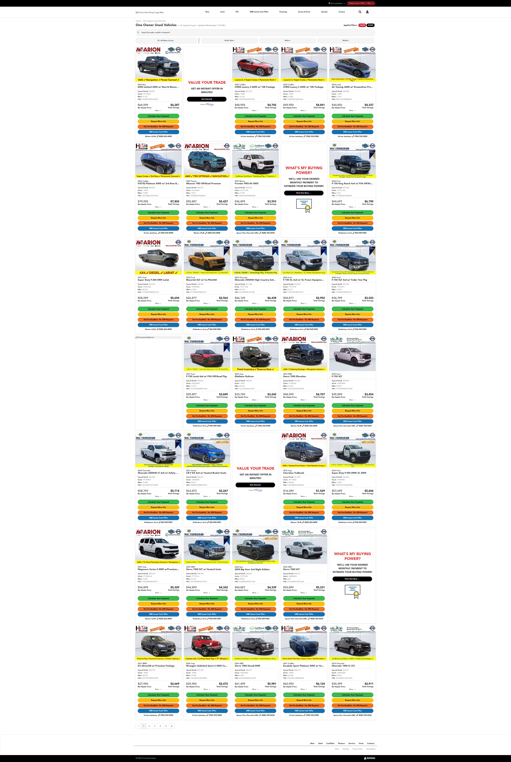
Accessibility (370, 749)
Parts (361, 743)
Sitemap (346, 749)
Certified (330, 743)
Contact (342, 12)
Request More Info (158, 121)
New (207, 12)
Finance (341, 743)
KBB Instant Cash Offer (259, 12)
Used (222, 12)
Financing (283, 12)
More (157, 110)
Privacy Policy (357, 749)
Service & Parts (304, 12)
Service (352, 743)
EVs (237, 12)
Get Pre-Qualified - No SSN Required (158, 127)
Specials (324, 12)
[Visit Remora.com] (369, 759)
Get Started (206, 99)
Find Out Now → (303, 193)
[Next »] (171, 726)
